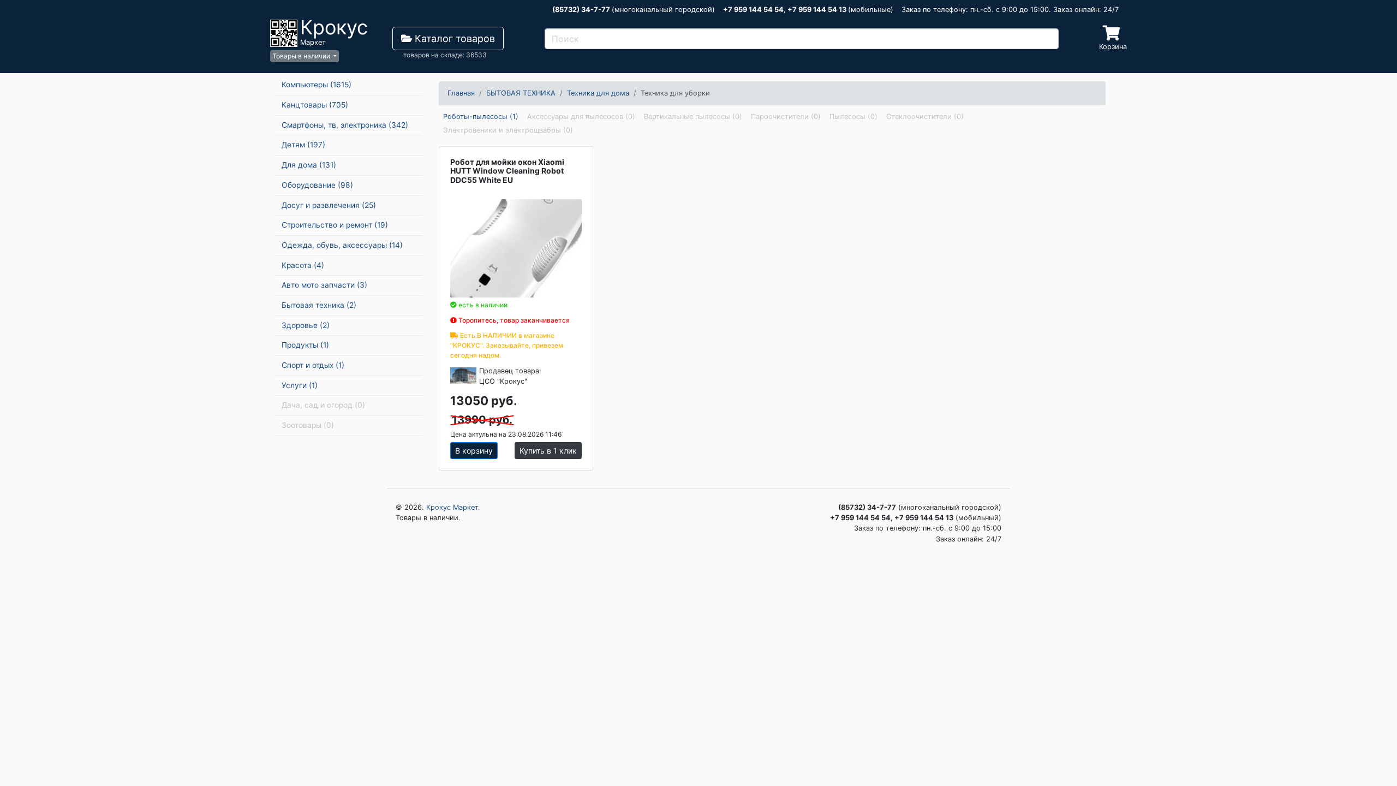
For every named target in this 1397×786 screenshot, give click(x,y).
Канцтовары (315, 104)
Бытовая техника (319, 305)
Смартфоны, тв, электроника (345, 125)
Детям (303, 144)
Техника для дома (598, 93)
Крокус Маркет (452, 507)
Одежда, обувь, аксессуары (342, 245)
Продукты (305, 345)
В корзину (474, 450)
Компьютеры (316, 84)
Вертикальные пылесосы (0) (693, 116)
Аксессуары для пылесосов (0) (581, 116)
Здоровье (306, 325)
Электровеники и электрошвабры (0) (508, 130)
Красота (303, 265)
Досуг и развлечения (329, 205)
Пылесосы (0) (853, 116)
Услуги (300, 385)
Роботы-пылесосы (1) (480, 116)
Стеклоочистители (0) (925, 116)
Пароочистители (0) (786, 116)
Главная (461, 93)
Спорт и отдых (313, 365)
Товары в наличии (302, 56)
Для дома (309, 164)
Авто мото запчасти (324, 285)
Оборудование (317, 185)
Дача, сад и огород (323, 405)
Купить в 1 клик (548, 450)
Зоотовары (308, 425)
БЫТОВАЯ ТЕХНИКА (521, 93)
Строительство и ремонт (335, 225)
